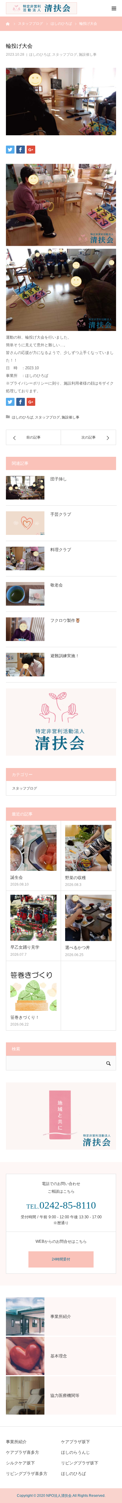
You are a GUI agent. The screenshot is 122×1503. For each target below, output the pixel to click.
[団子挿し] (25, 488)
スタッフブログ (64, 54)
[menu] (113, 8)
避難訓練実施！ (64, 655)
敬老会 (56, 585)
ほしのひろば (39, 54)
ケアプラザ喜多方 (22, 1452)
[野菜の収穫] (88, 848)
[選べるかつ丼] (88, 918)
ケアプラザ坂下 (75, 1441)
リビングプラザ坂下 (79, 1463)
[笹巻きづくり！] (33, 988)
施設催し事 (88, 54)
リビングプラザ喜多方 (26, 1473)
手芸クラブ (60, 514)
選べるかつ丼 (77, 947)
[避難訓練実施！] (25, 664)
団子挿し (58, 479)
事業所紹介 (16, 1441)
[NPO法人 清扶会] (41, 8)
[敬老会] (25, 594)
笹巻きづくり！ (24, 1017)
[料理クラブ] (25, 558)
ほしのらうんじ (75, 1452)
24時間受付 (61, 1259)
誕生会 (16, 877)
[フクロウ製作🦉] (25, 629)
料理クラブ (60, 549)
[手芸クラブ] (25, 523)
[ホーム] (8, 23)
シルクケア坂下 (20, 1463)
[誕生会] (33, 848)
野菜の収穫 (75, 877)
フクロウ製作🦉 (65, 620)
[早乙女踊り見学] (33, 918)
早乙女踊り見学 (24, 947)
